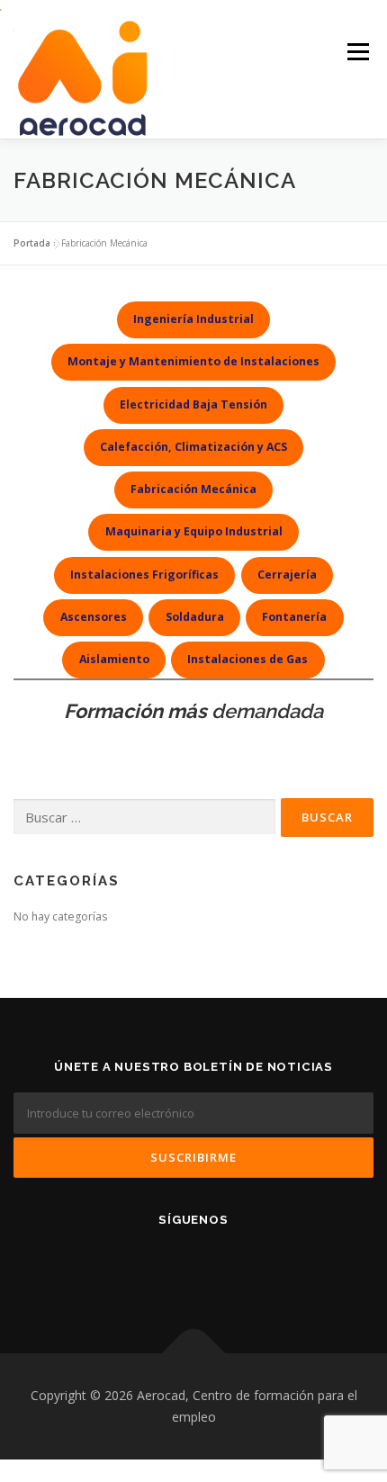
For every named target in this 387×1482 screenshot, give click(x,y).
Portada (32, 243)
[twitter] (238, 1267)
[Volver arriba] (194, 1354)
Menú (357, 52)
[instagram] (194, 1267)
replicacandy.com (183, 1406)
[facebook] (150, 1267)
